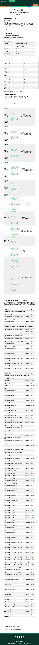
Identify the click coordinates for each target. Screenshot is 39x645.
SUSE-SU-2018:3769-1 (9, 96)
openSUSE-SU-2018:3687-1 (10, 98)
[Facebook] (17, 637)
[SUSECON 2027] (12, 1)
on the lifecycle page (26, 305)
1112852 (12, 91)
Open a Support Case (20, 641)
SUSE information (9, 33)
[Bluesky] (23, 637)
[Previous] (17, 14)
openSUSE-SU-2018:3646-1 (10, 97)
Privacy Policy (25, 643)
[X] (19, 637)
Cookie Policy (29, 643)
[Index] (20, 14)
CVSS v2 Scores (6, 41)
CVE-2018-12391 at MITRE (8, 20)
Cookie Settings (20, 643)
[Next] (22, 14)
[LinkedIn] (21, 637)
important (18, 37)
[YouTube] (15, 637)
